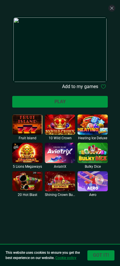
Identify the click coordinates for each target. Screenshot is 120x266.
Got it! (101, 255)
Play (60, 101)
